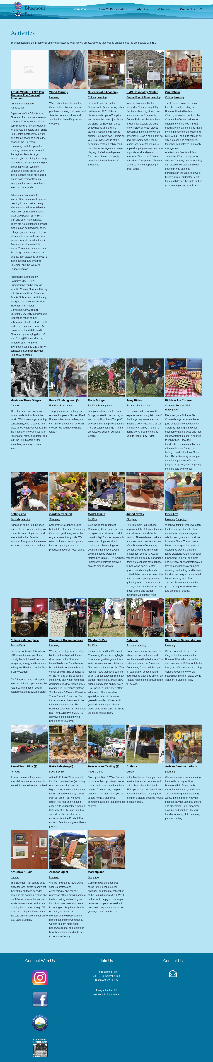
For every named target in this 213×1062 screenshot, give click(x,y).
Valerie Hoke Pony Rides (140, 436)
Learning (54, 97)
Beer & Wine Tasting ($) (103, 766)
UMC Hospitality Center (142, 92)
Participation (17, 107)
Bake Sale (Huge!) (61, 766)
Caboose (132, 640)
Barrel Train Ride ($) (24, 766)
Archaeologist (58, 872)
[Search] (201, 9)
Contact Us (187, 9)
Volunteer (164, 9)
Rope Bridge (96, 400)
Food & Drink (142, 97)
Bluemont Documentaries (66, 640)
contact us (16, 350)
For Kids (54, 405)
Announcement (19, 103)
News (31, 103)
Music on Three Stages (26, 400)
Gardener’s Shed (60, 514)
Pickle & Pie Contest (178, 400)
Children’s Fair (97, 640)
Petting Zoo (18, 514)
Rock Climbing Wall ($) (64, 400)
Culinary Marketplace (25, 640)
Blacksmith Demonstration (183, 640)
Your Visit (80, 9)
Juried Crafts (135, 514)
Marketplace (96, 872)
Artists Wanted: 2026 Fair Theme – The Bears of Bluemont (27, 95)
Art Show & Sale (21, 872)
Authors (131, 766)
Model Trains (96, 514)
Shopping (54, 519)
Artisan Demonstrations (181, 766)
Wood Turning (58, 92)
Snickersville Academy (103, 92)
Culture (92, 97)
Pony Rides (134, 400)
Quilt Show (172, 92)
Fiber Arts (171, 514)
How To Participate (111, 9)
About (141, 9)
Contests (170, 405)
